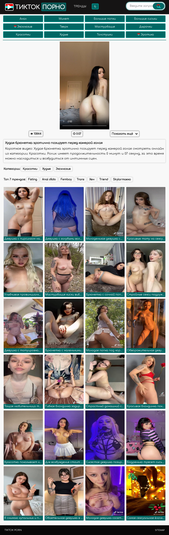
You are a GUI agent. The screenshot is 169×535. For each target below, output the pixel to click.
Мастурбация (105, 26)
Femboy (66, 179)
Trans (80, 179)
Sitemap (160, 530)
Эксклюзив (24, 26)
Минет (64, 18)
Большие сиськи (145, 18)
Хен (91, 179)
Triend (103, 179)
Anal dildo (49, 179)
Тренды (80, 6)
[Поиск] (158, 6)
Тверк (64, 26)
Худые (64, 34)
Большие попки (105, 18)
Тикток (39, 7)
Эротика (147, 34)
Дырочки (145, 26)
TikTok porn (13, 530)
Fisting (32, 179)
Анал (23, 18)
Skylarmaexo (122, 179)
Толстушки (105, 34)
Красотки (23, 34)
